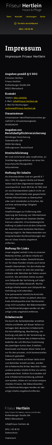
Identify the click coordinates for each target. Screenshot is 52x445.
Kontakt (18, 16)
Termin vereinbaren (27, 23)
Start (9, 16)
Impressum (10, 438)
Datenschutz (11, 432)
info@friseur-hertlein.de (25, 101)
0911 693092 (20, 97)
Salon (42, 16)
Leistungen (31, 16)
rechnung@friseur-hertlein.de (20, 108)
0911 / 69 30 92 (26, 29)
